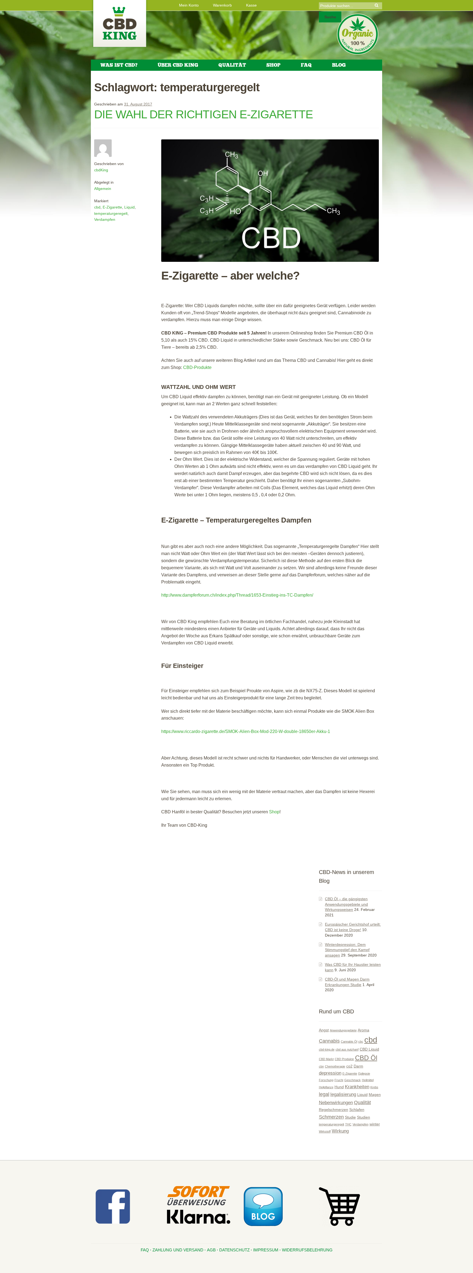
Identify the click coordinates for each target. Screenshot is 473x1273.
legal (324, 1094)
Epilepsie (364, 1073)
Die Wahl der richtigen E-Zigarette (203, 114)
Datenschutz (234, 1250)
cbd (97, 207)
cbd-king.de (326, 1049)
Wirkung (340, 1130)
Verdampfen (104, 219)
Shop (273, 65)
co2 (349, 1066)
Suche (330, 17)
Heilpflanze (326, 1087)
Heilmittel (368, 1080)
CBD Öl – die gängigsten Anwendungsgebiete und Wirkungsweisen (346, 904)
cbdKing (101, 170)
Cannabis (329, 1041)
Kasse (251, 5)
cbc (360, 1041)
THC (348, 1124)
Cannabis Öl (349, 1041)
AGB (211, 1250)
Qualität (232, 65)
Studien (363, 1117)
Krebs (374, 1087)
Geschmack (352, 1080)
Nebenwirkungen (336, 1102)
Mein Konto (189, 5)
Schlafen (356, 1109)
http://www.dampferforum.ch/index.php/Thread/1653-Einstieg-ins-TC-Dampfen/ (237, 595)
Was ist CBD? (118, 65)
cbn (321, 1066)
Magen (375, 1094)
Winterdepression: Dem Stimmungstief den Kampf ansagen (347, 950)
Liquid (129, 207)
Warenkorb (222, 5)
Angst (324, 1030)
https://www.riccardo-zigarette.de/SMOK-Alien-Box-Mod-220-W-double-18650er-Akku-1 (245, 731)
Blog (339, 65)
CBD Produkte (344, 1059)
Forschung (326, 1080)
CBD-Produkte (197, 367)
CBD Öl (366, 1057)
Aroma (363, 1030)
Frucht (338, 1080)
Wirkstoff (325, 1131)
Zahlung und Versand (177, 1250)
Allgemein (102, 188)
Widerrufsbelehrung (307, 1250)
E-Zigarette (112, 207)
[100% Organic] (357, 34)
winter (375, 1124)
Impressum (265, 1250)
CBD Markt (326, 1059)
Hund (339, 1087)
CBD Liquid (369, 1049)
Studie (350, 1117)
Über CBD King (178, 65)
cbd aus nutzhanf (347, 1049)
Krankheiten (357, 1086)
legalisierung (343, 1094)
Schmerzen (331, 1117)
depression (330, 1072)
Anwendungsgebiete (343, 1030)
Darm (358, 1066)
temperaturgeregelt (111, 213)
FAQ (306, 65)
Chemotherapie (335, 1066)
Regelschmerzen (333, 1109)
